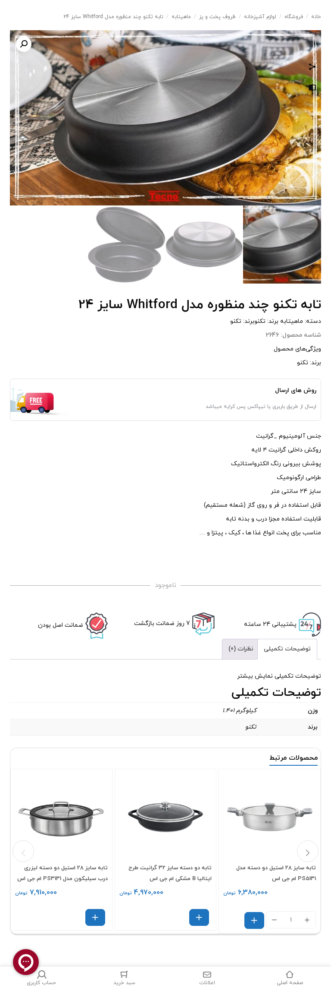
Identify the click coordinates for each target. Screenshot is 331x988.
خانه (316, 16)
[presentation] (23, 851)
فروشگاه (293, 16)
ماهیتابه (181, 16)
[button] (23, 44)
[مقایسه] (312, 89)
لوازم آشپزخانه (260, 16)
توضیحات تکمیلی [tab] (287, 649)
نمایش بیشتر (255, 676)
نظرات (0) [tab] (240, 649)
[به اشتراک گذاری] (312, 68)
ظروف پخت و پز (217, 16)
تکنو (259, 321)
